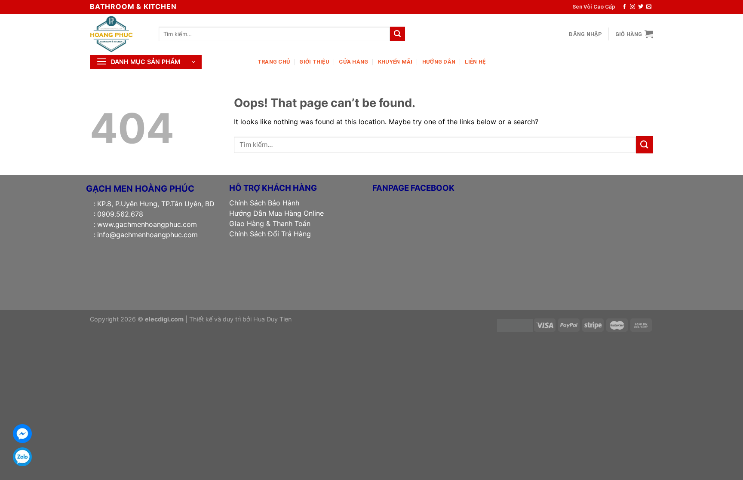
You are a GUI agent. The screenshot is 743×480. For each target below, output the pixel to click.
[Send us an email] (648, 7)
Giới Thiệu (314, 61)
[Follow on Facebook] (624, 7)
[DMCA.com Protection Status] (515, 324)
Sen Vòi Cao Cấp (593, 6)
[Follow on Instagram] (632, 7)
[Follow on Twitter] (640, 7)
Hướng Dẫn (438, 61)
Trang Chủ (274, 61)
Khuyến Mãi (395, 61)
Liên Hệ (475, 61)
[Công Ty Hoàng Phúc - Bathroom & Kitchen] (118, 34)
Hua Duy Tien (272, 319)
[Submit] (397, 34)
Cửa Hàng (353, 61)
